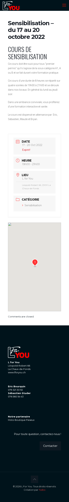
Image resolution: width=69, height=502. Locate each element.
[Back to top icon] (34, 479)
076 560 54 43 (16, 396)
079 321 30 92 (15, 389)
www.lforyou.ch (17, 372)
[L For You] (11, 5)
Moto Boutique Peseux (21, 419)
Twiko (42, 489)
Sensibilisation (33, 205)
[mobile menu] (64, 5)
